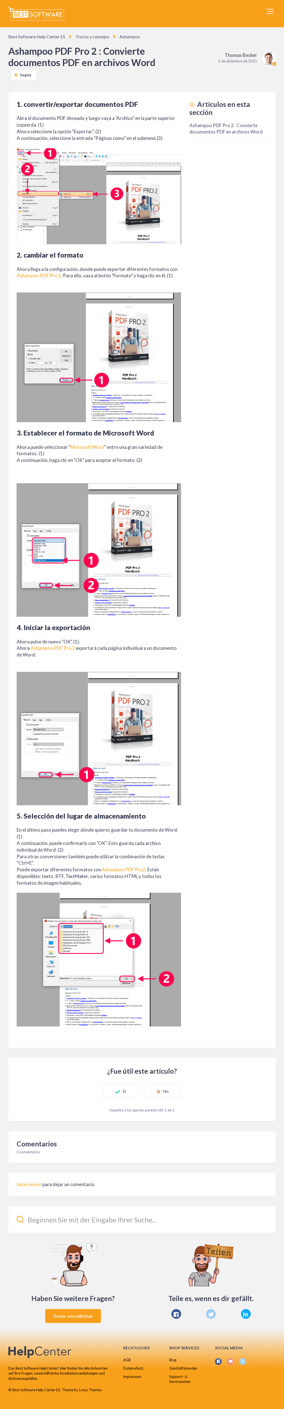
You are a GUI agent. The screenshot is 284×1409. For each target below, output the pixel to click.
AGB (127, 1360)
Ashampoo (130, 36)
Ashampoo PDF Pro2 (123, 869)
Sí (124, 1091)
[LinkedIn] (246, 1314)
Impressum (132, 1376)
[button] (270, 11)
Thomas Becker (241, 55)
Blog (172, 1360)
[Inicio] (36, 14)
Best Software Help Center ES (36, 36)
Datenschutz (133, 1368)
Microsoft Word (87, 447)
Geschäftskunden (183, 1368)
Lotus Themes (90, 1390)
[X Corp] (211, 1314)
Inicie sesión (29, 1184)
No (166, 1091)
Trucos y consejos (92, 36)
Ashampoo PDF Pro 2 (39, 275)
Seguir (26, 75)
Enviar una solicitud (73, 1316)
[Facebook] (176, 1314)
